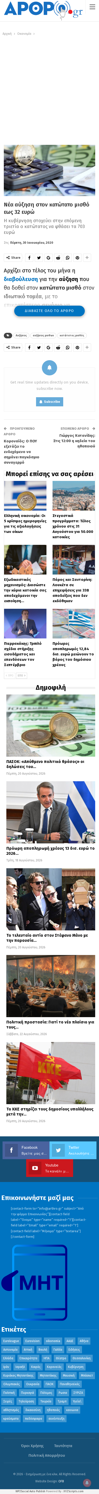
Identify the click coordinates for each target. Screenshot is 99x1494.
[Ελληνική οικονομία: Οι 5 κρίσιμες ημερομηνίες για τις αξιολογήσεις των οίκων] (25, 496)
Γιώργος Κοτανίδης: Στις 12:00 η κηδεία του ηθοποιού (74, 440)
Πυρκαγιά (27, 1393)
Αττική (28, 1349)
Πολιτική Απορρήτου (46, 1455)
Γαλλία (58, 1349)
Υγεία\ (77, 1401)
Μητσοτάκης (48, 1375)
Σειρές (7, 1401)
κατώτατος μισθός (72, 335)
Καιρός (36, 1367)
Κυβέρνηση (76, 1367)
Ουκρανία (32, 1384)
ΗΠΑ (47, 1358)
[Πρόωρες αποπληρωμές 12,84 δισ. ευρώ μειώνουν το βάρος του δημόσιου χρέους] (74, 623)
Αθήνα (84, 1341)
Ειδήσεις (74, 1349)
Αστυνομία (10, 1349)
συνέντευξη (56, 1418)
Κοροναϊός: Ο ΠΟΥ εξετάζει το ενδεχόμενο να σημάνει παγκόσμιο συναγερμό (21, 452)
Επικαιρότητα (28, 1358)
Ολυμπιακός (11, 1384)
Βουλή (43, 1349)
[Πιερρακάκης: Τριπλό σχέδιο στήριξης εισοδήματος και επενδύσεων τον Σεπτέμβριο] (25, 623)
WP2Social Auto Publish (30, 1491)
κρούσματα (11, 1418)
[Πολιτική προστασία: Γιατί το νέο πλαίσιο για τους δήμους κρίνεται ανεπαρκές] (50, 986)
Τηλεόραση (26, 1401)
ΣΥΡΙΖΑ (78, 1393)
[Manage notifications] (87, 1483)
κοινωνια (72, 1410)
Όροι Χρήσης (32, 1446)
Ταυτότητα (63, 1446)
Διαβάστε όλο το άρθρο (49, 311)
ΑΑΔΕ (70, 1341)
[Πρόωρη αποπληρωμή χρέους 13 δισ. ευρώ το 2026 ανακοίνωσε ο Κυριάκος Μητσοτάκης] (50, 812)
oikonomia (53, 1341)
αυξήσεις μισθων (43, 335)
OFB (61, 1481)
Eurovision (32, 1341)
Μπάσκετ (87, 1375)
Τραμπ (62, 1401)
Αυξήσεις (21, 335)
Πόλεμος (46, 1393)
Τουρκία (45, 1401)
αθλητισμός (11, 1410)
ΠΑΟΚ (50, 1384)
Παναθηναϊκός (70, 1384)
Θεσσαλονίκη (82, 1358)
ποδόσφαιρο (33, 1418)
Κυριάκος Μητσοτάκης (18, 1375)
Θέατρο (61, 1358)
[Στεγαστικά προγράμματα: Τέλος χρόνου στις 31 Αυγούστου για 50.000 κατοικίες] (74, 496)
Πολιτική (9, 1393)
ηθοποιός (53, 1410)
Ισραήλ (20, 1367)
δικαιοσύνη (33, 1410)
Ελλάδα (8, 1358)
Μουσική (69, 1375)
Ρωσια (63, 1393)
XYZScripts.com (73, 1491)
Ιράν (6, 1367)
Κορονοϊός (54, 1367)
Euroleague (11, 1341)
